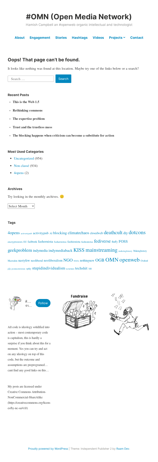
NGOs (76, 260)
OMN (111, 259)
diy (125, 232)
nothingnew (87, 260)
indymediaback (60, 250)
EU (25, 241)
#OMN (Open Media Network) (79, 16)
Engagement (40, 38)
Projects (116, 38)
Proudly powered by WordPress (48, 448)
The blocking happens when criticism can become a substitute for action (63, 135)
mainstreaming (102, 249)
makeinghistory (125, 250)
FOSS (123, 241)
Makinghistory (140, 250)
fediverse (102, 241)
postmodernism (18, 268)
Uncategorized (24, 158)
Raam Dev (122, 448)
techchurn (70, 268)
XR (90, 268)
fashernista (45, 241)
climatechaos (78, 232)
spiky (28, 268)
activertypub (26, 233)
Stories (61, 38)
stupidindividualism (48, 268)
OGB (99, 260)
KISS (79, 249)
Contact (136, 38)
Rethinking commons (28, 110)
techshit (81, 268)
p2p (9, 268)
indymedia (40, 250)
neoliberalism (53, 260)
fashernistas (60, 241)
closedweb (96, 233)
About (20, 38)
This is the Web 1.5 (26, 101)
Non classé (21, 165)
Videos (98, 38)
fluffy (115, 241)
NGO (68, 260)
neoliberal (37, 260)
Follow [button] (43, 303)
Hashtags (80, 38)
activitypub (41, 233)
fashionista (73, 241)
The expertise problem (29, 118)
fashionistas (87, 241)
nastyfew (24, 260)
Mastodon (12, 260)
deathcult (113, 232)
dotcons (137, 232)
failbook (32, 241)
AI (51, 233)
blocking (60, 232)
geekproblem (20, 250)
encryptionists (15, 241)
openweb (129, 259)
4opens (19, 172)
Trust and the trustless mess (32, 127)
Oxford (144, 260)
